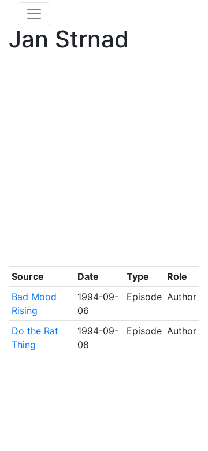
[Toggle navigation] (34, 13)
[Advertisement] (104, 162)
